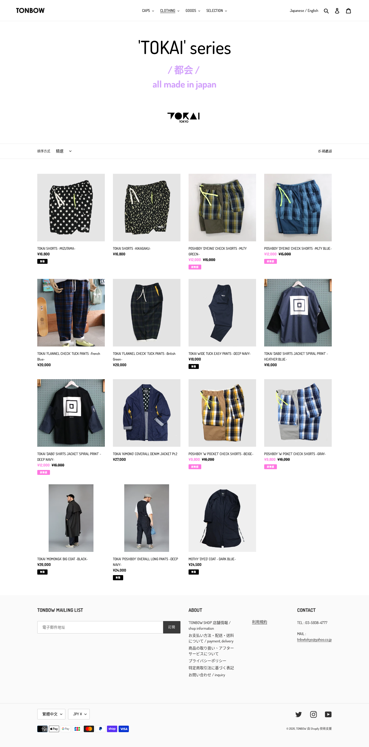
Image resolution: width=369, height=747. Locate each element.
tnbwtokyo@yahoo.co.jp (314, 639)
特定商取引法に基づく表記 (211, 667)
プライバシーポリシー (207, 660)
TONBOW (301, 729)
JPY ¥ (77, 714)
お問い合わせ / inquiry (207, 674)
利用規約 (259, 621)
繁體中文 (50, 714)
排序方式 (43, 151)
